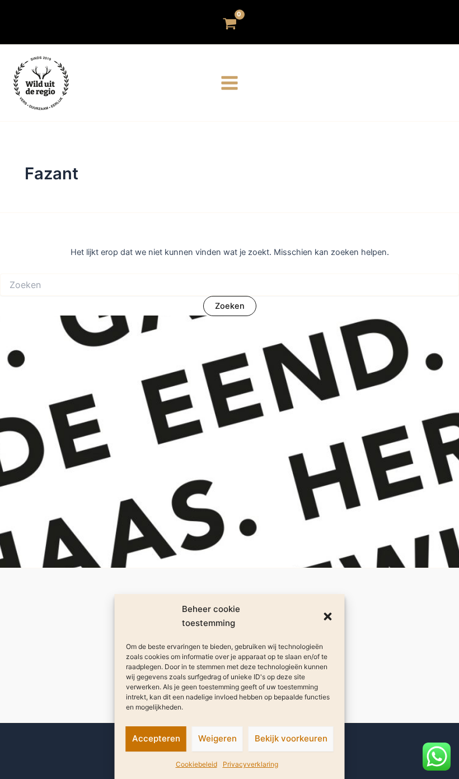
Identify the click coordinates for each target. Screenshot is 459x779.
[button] (328, 616)
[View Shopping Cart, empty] (230, 22)
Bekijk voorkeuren (291, 738)
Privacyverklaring (250, 764)
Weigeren (217, 738)
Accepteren (156, 738)
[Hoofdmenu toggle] (229, 83)
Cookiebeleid (196, 764)
